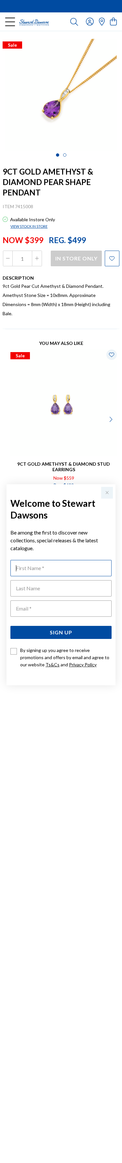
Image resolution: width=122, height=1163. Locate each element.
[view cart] (113, 21)
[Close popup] (107, 493)
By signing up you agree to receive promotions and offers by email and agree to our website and (64, 657)
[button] (57, 155)
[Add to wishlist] (112, 258)
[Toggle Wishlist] (111, 354)
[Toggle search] (74, 21)
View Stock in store (28, 226)
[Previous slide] (10, 418)
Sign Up (61, 632)
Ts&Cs (53, 664)
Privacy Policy (83, 664)
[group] (61, 6)
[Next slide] (111, 418)
